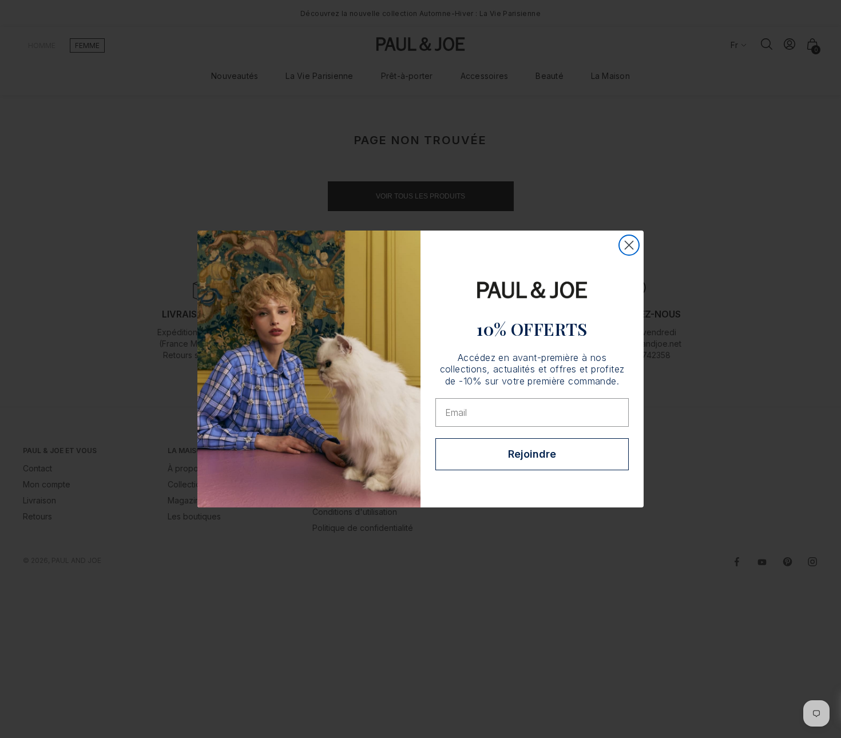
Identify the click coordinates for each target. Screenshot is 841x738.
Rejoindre (532, 454)
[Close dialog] (629, 245)
